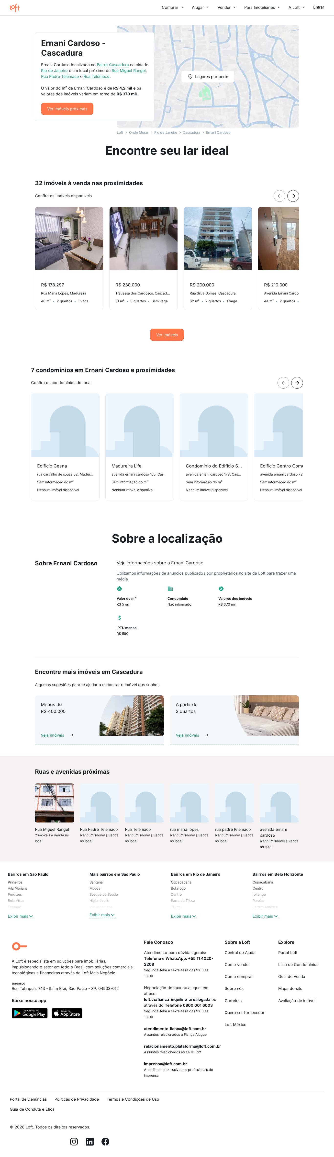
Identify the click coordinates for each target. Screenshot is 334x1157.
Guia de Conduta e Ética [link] (32, 1109)
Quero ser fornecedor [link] (245, 1012)
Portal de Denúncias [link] (28, 1099)
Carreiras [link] (233, 1000)
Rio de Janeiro (165, 132)
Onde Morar (138, 132)
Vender (224, 7)
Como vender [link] (237, 964)
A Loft (294, 7)
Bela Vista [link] (16, 900)
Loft (120, 132)
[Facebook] (105, 1142)
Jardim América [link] (265, 907)
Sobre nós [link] (234, 988)
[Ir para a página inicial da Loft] (16, 8)
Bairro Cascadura (113, 64)
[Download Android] (30, 1014)
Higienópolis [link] (99, 900)
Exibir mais (18, 916)
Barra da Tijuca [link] (183, 900)
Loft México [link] (235, 1024)
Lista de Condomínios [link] (298, 964)
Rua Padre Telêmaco (60, 76)
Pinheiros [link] (15, 882)
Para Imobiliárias (259, 7)
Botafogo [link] (178, 888)
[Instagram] (74, 1142)
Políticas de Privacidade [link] (77, 1099)
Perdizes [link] (15, 894)
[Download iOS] (67, 1014)
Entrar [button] (318, 7)
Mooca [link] (94, 888)
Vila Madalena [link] (100, 907)
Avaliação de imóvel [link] (296, 1000)
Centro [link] (176, 894)
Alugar (198, 7)
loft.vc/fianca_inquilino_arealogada (177, 999)
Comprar (170, 7)
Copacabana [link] (181, 882)
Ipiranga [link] (259, 894)
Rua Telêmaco (97, 76)
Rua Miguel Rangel (129, 70)
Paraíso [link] (258, 900)
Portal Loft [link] (287, 952)
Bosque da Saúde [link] (103, 894)
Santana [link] (96, 882)
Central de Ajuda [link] (240, 952)
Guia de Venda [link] (291, 976)
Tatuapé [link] (14, 907)
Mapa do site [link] (290, 988)
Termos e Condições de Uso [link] (133, 1099)
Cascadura (191, 132)
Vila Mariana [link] (18, 888)
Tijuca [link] (175, 907)
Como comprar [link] (239, 976)
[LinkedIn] (90, 1142)
